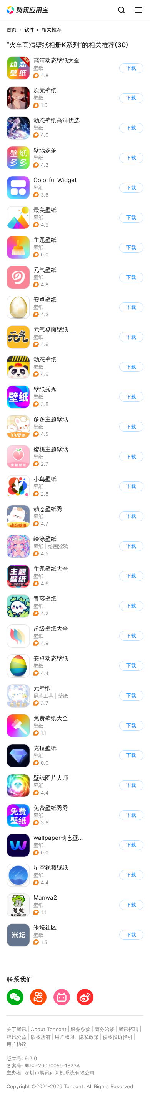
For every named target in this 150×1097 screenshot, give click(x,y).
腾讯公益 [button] (17, 1037)
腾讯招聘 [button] (128, 1029)
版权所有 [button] (41, 1037)
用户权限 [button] (65, 1037)
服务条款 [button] (80, 1029)
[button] (28, 10)
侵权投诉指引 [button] (118, 1037)
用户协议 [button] (17, 1044)
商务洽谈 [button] (105, 1029)
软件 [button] (29, 29)
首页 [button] (12, 29)
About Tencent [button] (49, 1029)
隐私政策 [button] (89, 1037)
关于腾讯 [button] (17, 1029)
